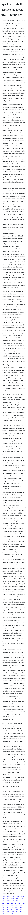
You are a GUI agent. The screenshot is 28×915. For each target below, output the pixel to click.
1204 (4, 898)
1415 (8, 896)
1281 (12, 905)
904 (8, 898)
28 (12, 903)
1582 (21, 907)
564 (7, 913)
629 (21, 909)
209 (16, 905)
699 (21, 911)
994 (7, 905)
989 (3, 909)
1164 (21, 905)
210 (13, 901)
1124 (13, 896)
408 (21, 901)
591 (23, 903)
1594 (22, 898)
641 (19, 903)
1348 (16, 907)
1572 (4, 896)
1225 (8, 901)
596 (17, 901)
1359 (12, 909)
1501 (17, 909)
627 (3, 905)
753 (12, 913)
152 (3, 907)
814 (7, 909)
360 (3, 911)
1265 (18, 896)
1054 (4, 901)
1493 (12, 898)
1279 (22, 896)
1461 (17, 898)
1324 (8, 903)
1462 (8, 911)
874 (12, 907)
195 (7, 907)
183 (17, 911)
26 (15, 903)
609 (3, 913)
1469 (12, 911)
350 (3, 903)
